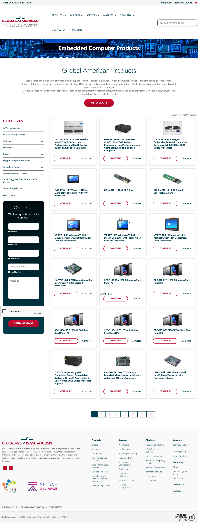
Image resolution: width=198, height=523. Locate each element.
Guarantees (55, 507)
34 (151, 414)
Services (92, 15)
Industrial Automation (155, 468)
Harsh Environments (155, 456)
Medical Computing (155, 445)
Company (125, 15)
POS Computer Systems (153, 450)
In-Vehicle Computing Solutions (155, 462)
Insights (77, 30)
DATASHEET (106, 294)
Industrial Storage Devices (15, 174)
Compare (86, 158)
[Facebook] (5, 468)
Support (177, 440)
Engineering (124, 449)
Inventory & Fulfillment (124, 475)
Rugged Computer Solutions (16, 161)
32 (133, 414)
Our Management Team (181, 473)
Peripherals (8, 148)
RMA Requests (179, 452)
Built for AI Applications (14, 135)
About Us (177, 467)
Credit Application (181, 456)
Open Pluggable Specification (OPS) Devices (20, 181)
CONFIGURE (66, 158)
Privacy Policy (10, 507)
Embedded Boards (11, 167)
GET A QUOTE (99, 103)
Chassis (6, 154)
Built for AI (76, 15)
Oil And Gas (151, 481)
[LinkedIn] (11, 468)
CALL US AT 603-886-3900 (17, 3)
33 (142, 414)
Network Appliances (12, 189)
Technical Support (127, 481)
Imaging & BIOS (126, 458)
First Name (12, 232)
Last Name (12, 245)
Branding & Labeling (128, 454)
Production (123, 469)
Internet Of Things (154, 472)
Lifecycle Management (125, 486)
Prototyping (124, 445)
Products (58, 15)
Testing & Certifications (124, 463)
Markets (108, 15)
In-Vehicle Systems (11, 128)
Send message (23, 323)
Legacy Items (9, 195)
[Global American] (20, 19)
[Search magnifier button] (161, 23)
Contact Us (59, 30)
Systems (7, 141)
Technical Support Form (181, 446)
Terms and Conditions (34, 507)
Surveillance (151, 476)
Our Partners (178, 479)
